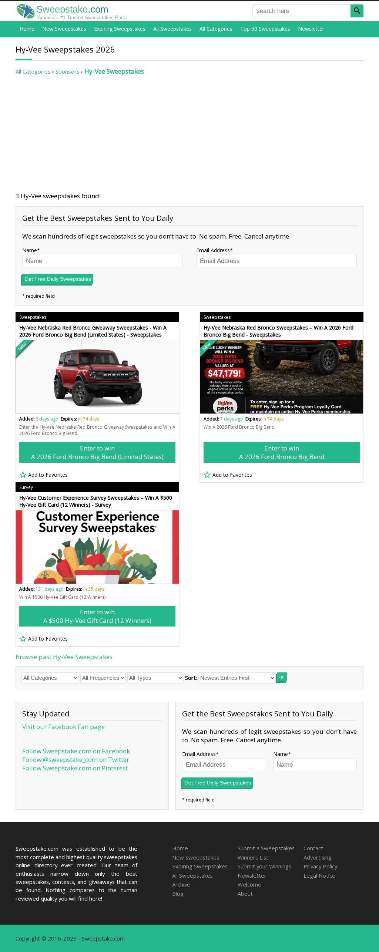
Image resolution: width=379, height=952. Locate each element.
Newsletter (311, 28)
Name (29, 250)
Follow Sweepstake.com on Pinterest (75, 768)
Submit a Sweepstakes (266, 848)
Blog (178, 893)
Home (27, 28)
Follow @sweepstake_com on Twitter (75, 759)
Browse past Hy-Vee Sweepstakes (64, 656)
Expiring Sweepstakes (119, 28)
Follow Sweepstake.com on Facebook (76, 751)
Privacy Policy (320, 866)
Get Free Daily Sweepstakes (57, 279)
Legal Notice (319, 875)
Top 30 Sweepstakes (265, 28)
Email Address (213, 250)
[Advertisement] (189, 133)
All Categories (215, 28)
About (245, 893)
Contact (313, 848)
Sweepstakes (32, 317)
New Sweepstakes (64, 28)
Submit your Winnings (264, 866)
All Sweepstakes (172, 28)
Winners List (253, 857)
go (282, 676)
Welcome (249, 884)
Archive (181, 884)
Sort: (191, 677)
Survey (26, 487)
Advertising (317, 857)
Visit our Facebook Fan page (63, 726)
